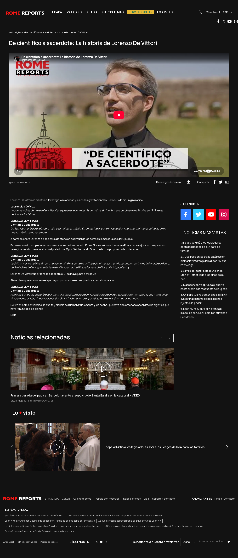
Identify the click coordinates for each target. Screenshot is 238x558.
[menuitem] (226, 12)
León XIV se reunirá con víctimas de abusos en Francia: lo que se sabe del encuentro (50, 520)
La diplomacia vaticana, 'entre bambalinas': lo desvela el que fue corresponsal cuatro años (53, 526)
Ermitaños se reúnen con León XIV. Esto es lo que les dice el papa (39, 531)
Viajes (36, 400)
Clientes (212, 12)
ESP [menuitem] (225, 12)
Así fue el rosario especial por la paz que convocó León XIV (129, 520)
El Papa (56, 12)
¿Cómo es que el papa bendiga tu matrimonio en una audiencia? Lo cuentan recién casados (154, 526)
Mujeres (22, 400)
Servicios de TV (140, 12)
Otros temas (113, 12)
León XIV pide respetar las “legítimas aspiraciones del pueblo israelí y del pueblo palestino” (115, 515)
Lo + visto (165, 12)
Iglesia (92, 12)
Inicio (11, 32)
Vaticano (74, 12)
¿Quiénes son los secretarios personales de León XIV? (34, 515)
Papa (29, 400)
